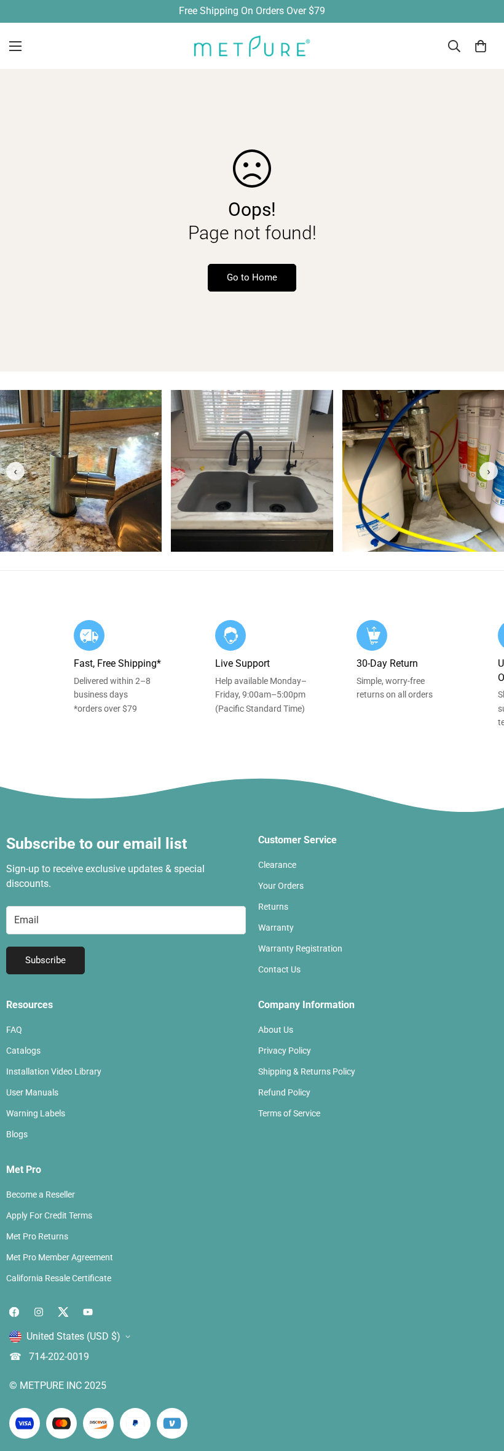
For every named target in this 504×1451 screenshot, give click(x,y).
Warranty (276, 927)
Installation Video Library (53, 1071)
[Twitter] (63, 1312)
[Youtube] (88, 1312)
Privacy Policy (284, 1050)
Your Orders (281, 886)
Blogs (17, 1134)
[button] (481, 45)
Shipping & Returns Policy (306, 1071)
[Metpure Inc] (252, 46)
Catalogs (23, 1050)
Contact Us (279, 969)
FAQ (14, 1030)
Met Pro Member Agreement (59, 1257)
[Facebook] (14, 1312)
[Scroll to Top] (480, 1384)
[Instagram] (39, 1312)
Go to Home (252, 277)
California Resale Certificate (58, 1278)
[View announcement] (252, 11)
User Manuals (32, 1092)
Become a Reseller (40, 1194)
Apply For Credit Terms (49, 1215)
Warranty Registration (300, 948)
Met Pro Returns (37, 1236)
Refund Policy (284, 1092)
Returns (273, 907)
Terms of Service (289, 1113)
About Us (275, 1030)
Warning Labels (35, 1113)
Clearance (277, 865)
